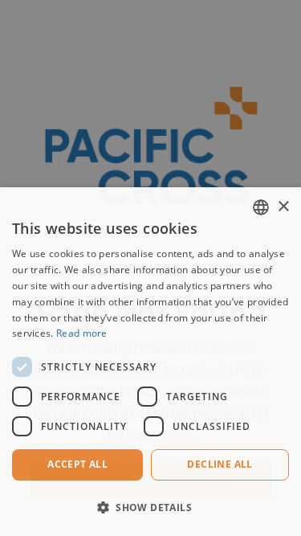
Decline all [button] (219, 464)
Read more (82, 333)
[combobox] (261, 207)
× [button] (283, 207)
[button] (150, 507)
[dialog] (150, 361)
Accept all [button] (77, 464)
